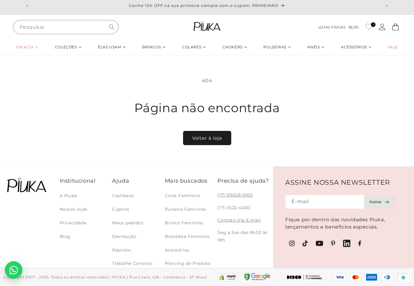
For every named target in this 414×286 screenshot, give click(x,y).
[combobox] (65, 27)
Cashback (123, 195)
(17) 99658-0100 (235, 195)
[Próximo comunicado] (386, 5)
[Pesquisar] (111, 27)
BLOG (354, 27)
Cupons (120, 209)
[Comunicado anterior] (27, 5)
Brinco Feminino (184, 223)
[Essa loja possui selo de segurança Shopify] (228, 277)
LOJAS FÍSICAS (332, 27)
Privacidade (73, 223)
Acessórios (177, 250)
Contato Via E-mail (239, 220)
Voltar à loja (207, 138)
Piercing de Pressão (187, 263)
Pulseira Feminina (185, 209)
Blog (65, 236)
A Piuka (68, 195)
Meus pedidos (127, 223)
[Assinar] (379, 202)
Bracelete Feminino (187, 236)
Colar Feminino (182, 195)
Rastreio (121, 250)
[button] (27, 47)
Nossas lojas (74, 209)
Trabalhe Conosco (132, 263)
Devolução (124, 236)
